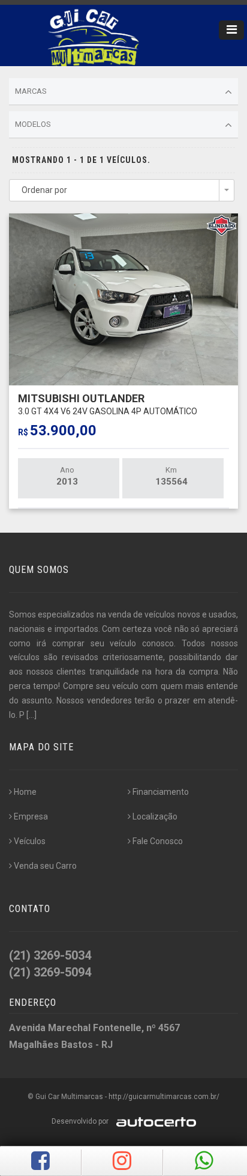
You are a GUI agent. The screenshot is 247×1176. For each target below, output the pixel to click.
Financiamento (160, 792)
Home (25, 792)
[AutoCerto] (153, 1121)
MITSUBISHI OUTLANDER (107, 403)
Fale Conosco (157, 841)
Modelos (33, 124)
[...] (31, 715)
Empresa (31, 816)
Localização (154, 816)
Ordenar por (44, 190)
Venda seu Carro (45, 866)
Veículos (30, 841)
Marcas (31, 91)
